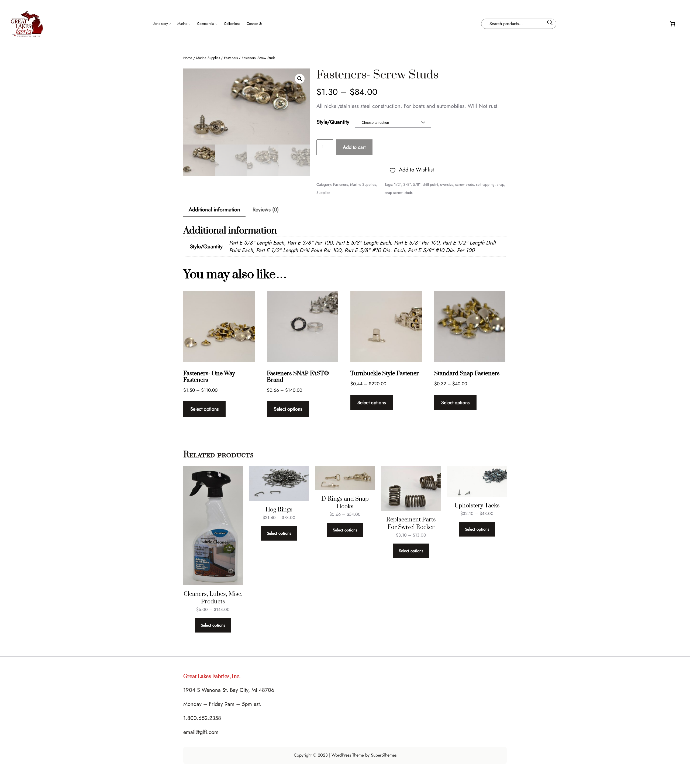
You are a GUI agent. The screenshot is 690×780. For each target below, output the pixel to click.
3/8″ (407, 184)
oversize (446, 184)
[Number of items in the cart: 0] (672, 23)
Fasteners (231, 57)
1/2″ (397, 184)
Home (187, 57)
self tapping (485, 184)
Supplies (323, 192)
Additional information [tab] (214, 210)
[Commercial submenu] (216, 24)
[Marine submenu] (189, 24)
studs (409, 192)
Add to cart (354, 147)
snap (500, 184)
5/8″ (416, 184)
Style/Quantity (333, 122)
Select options (204, 409)
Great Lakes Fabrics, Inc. (211, 676)
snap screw (393, 192)
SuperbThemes (383, 755)
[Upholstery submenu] (170, 24)
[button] (300, 79)
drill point (430, 184)
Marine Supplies (208, 57)
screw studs (464, 184)
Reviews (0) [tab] (266, 210)
